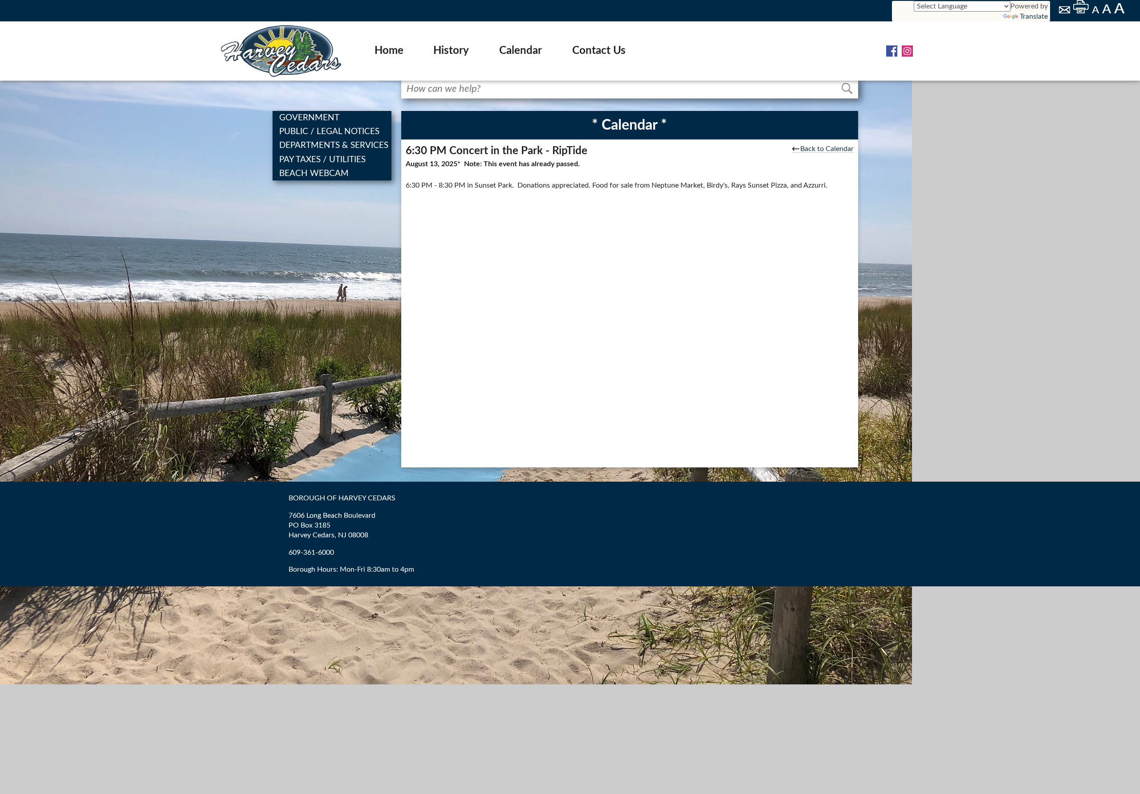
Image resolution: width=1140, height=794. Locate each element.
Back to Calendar (827, 148)
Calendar (520, 50)
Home (389, 50)
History (451, 50)
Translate (1034, 16)
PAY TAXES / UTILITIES (323, 160)
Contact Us (599, 50)
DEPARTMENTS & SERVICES (334, 145)
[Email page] (1065, 11)
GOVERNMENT (310, 118)
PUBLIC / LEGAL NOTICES (330, 131)
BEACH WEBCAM (315, 173)
